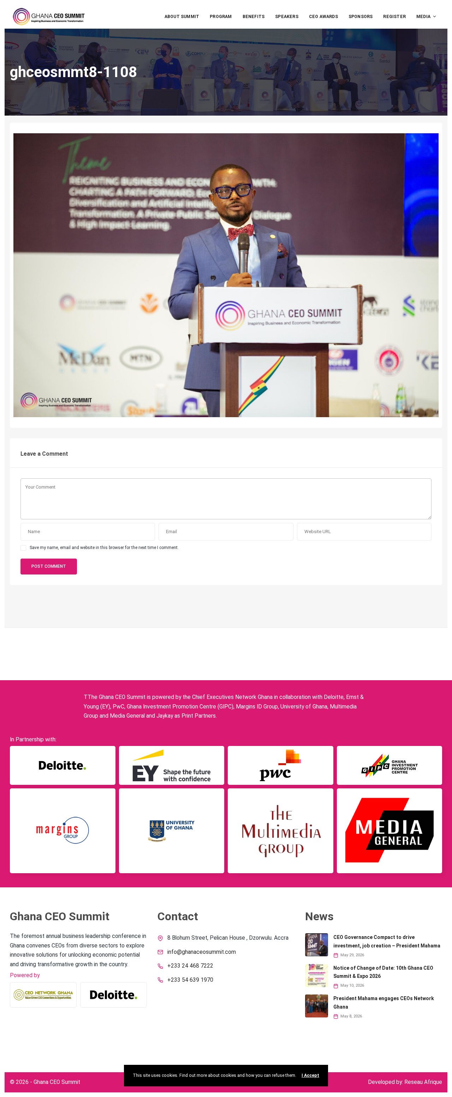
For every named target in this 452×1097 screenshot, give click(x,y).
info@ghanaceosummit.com (201, 952)
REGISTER (394, 16)
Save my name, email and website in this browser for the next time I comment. (104, 547)
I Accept (310, 1075)
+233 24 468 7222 (190, 966)
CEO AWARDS (323, 16)
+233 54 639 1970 (190, 980)
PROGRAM (221, 16)
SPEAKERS (286, 16)
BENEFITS (254, 16)
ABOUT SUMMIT (182, 16)
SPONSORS (361, 16)
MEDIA (423, 16)
